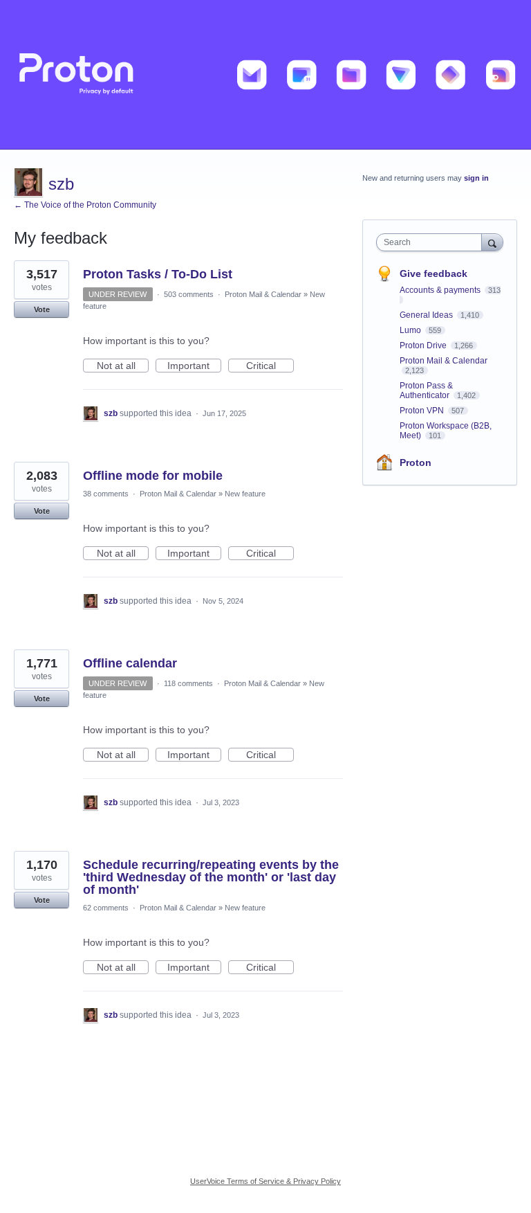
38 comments (106, 493)
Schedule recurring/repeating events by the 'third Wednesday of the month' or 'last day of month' (211, 877)
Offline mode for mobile (153, 476)
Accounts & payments (441, 290)
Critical (270, 366)
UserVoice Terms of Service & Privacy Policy (265, 1181)
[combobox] (432, 242)
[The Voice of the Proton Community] (265, 74)
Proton (415, 462)
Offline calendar (130, 663)
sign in (476, 178)
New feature (245, 493)
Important (194, 366)
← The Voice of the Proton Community (85, 205)
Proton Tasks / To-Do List (157, 274)
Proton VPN (423, 410)
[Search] (492, 242)
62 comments (106, 908)
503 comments (189, 294)
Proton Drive (424, 345)
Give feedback (433, 273)
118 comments (188, 683)
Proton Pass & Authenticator (426, 390)
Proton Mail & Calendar (263, 294)
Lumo (411, 330)
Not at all (123, 366)
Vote (42, 309)
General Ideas (427, 315)
